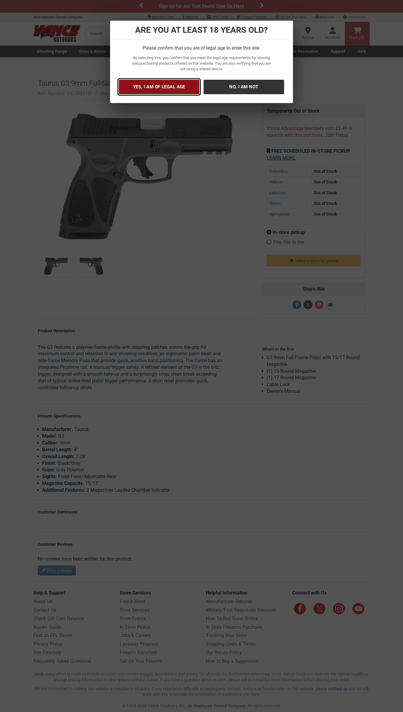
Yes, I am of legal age (159, 86)
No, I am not (243, 86)
